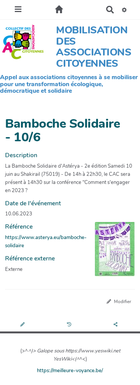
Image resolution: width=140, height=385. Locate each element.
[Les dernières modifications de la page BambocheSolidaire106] (70, 325)
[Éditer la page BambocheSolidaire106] (23, 325)
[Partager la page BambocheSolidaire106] (116, 325)
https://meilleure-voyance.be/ (70, 370)
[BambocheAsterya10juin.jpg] (111, 253)
